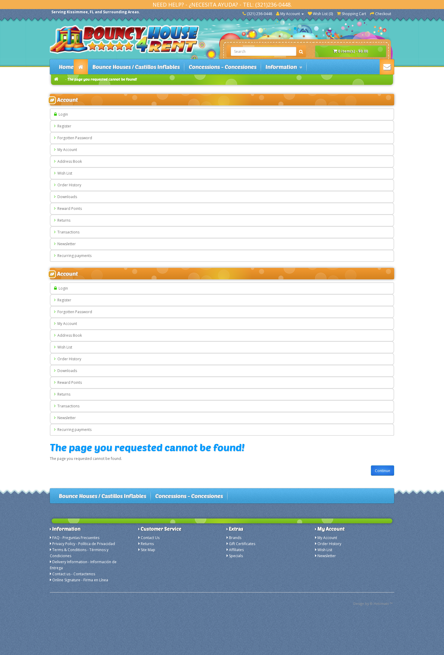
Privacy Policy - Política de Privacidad (83, 543)
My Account (66, 149)
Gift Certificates (242, 543)
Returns (63, 220)
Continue (382, 470)
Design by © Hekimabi (371, 603)
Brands (235, 537)
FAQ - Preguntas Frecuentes (75, 537)
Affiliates (236, 549)
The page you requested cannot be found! (102, 79)
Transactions (67, 232)
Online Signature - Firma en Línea (80, 580)
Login (62, 114)
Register (63, 126)
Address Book (69, 161)
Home (66, 66)
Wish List (64, 173)
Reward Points (69, 208)
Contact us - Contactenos (73, 573)
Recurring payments (74, 255)
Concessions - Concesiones (222, 66)
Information (282, 66)
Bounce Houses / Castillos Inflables (136, 66)
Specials (236, 555)
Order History (68, 185)
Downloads (66, 196)
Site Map (148, 549)
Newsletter (66, 243)
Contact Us (150, 537)
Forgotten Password (74, 137)
